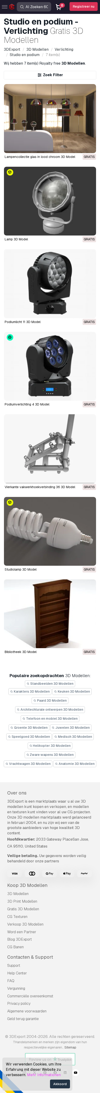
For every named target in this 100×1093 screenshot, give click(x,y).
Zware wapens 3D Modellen (51, 755)
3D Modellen (18, 893)
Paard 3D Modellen (51, 700)
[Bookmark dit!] (89, 147)
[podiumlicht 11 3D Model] (50, 283)
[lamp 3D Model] (50, 201)
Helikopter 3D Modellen (51, 746)
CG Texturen (17, 916)
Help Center (17, 973)
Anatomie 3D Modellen (76, 764)
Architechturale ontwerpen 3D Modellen (51, 709)
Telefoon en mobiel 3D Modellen (51, 718)
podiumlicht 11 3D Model (22, 322)
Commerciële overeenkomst (30, 996)
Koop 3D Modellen (27, 885)
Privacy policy (18, 1003)
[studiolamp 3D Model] (50, 531)
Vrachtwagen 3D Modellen (29, 764)
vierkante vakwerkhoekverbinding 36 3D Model (40, 487)
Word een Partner (21, 932)
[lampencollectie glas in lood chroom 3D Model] (50, 118)
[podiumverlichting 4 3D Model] (50, 366)
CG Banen (15, 947)
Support (13, 965)
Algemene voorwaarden (27, 1011)
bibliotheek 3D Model (21, 652)
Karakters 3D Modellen (31, 691)
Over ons (17, 793)
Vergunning (16, 988)
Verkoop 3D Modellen (25, 924)
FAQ (10, 980)
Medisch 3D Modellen (74, 737)
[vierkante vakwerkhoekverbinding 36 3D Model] (50, 448)
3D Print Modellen (22, 901)
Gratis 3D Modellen (23, 909)
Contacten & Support (30, 957)
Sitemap (70, 1047)
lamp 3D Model (16, 239)
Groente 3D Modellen (30, 728)
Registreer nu (83, 6)
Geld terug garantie (23, 1018)
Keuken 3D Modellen (73, 691)
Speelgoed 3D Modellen (30, 737)
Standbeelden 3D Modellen (51, 684)
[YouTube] (75, 1073)
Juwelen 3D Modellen (72, 728)
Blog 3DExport (19, 939)
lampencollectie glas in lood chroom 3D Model (40, 157)
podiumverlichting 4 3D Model (27, 404)
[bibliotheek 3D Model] (50, 613)
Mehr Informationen (44, 1074)
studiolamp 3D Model (21, 569)
